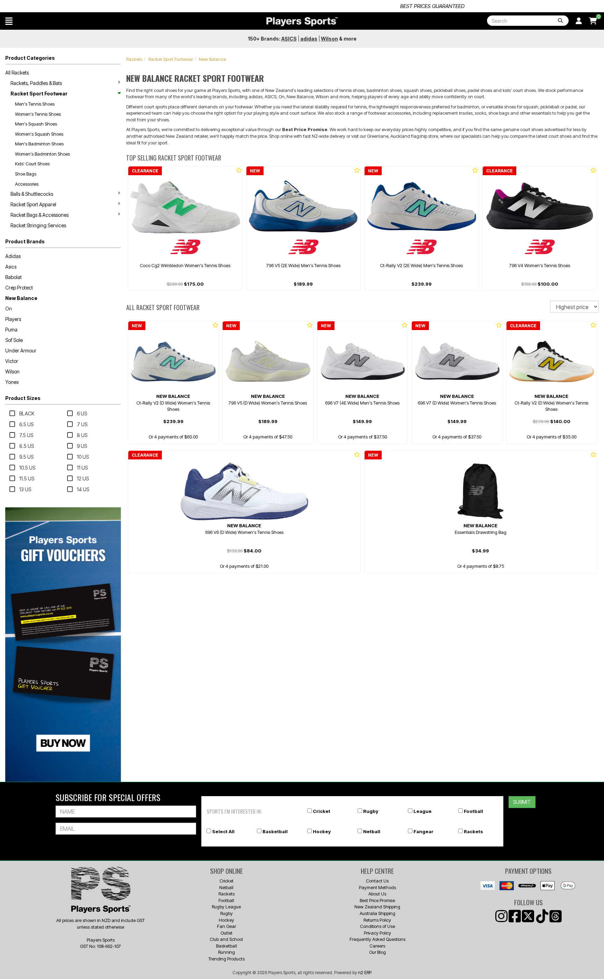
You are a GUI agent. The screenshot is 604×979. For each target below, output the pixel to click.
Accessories (26, 184)
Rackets (134, 59)
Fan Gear (226, 926)
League (423, 811)
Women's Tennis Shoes (38, 114)
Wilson (12, 371)
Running (226, 952)
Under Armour (20, 350)
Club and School (226, 939)
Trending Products (226, 959)
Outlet (226, 933)
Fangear (423, 831)
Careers (377, 946)
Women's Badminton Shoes (42, 154)
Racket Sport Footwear (38, 94)
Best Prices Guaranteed (302, 6)
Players (13, 319)
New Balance (21, 298)
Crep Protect (19, 288)
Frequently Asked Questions (377, 939)
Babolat (13, 277)
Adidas (13, 256)
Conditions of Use (377, 926)
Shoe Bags (25, 174)
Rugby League (226, 906)
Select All (223, 831)
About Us (377, 893)
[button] (9, 21)
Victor (11, 361)
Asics (10, 267)
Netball (371, 831)
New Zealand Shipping (377, 906)
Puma (11, 330)
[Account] (579, 20)
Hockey (322, 831)
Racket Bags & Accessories (39, 215)
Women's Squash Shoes (39, 134)
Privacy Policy (377, 933)
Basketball (275, 831)
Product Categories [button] (30, 58)
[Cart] (593, 20)
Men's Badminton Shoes (39, 144)
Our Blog (377, 952)
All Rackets (17, 73)
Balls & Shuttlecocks (31, 194)
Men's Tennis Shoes (35, 104)
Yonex (12, 382)
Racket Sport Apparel (33, 204)
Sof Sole (14, 340)
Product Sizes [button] (23, 398)
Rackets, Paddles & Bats (36, 83)
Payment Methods (377, 887)
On (8, 309)
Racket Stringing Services (38, 225)
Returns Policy (377, 920)
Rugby (370, 811)
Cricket (321, 811)
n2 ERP (365, 972)
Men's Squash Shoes (36, 124)
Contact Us (377, 881)
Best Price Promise (377, 900)
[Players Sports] (302, 21)
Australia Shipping (377, 913)
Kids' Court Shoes (32, 163)
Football (473, 811)
